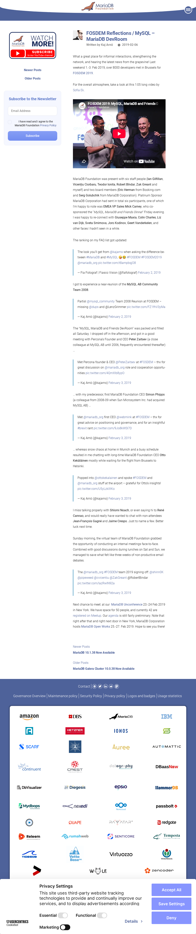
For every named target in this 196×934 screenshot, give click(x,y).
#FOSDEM (133, 257)
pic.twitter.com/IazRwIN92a (96, 583)
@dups (94, 307)
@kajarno (116, 252)
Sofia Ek (78, 90)
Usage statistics (170, 696)
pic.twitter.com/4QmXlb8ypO (105, 373)
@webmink (124, 417)
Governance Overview (29, 696)
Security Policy (91, 696)
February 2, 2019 (149, 272)
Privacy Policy (48, 125)
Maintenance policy (63, 696)
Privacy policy (115, 696)
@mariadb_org (87, 263)
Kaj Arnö (107, 45)
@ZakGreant (118, 577)
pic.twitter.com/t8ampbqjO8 (117, 263)
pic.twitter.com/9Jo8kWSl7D (113, 428)
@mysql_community (101, 301)
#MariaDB (93, 257)
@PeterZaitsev (125, 362)
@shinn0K (156, 572)
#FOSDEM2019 (151, 257)
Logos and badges (141, 696)
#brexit (82, 428)
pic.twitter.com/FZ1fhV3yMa (146, 307)
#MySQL (112, 257)
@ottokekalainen (106, 478)
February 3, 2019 (120, 383)
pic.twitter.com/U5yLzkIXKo (96, 489)
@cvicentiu (101, 577)
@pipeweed (85, 577)
